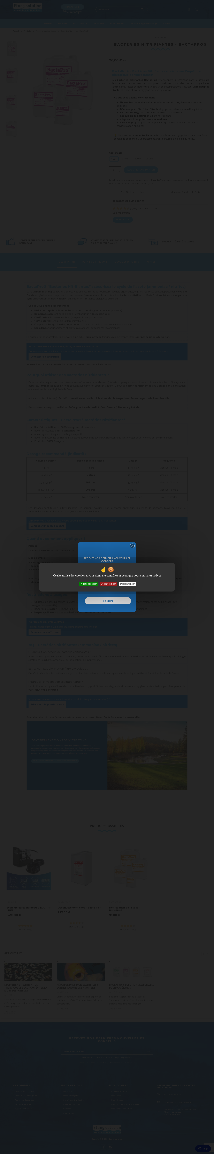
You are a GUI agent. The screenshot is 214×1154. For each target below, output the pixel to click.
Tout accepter (89, 583)
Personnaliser (127, 583)
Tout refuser (109, 583)
